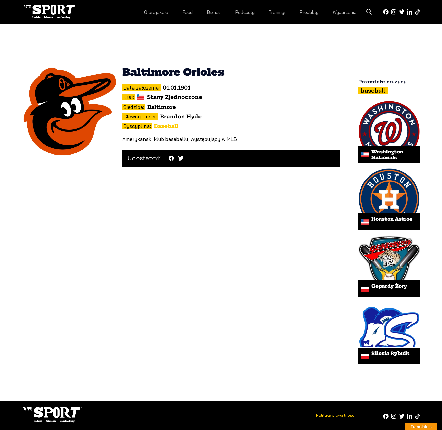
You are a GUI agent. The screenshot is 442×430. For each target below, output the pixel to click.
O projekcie (156, 12)
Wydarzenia (344, 12)
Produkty (309, 12)
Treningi (277, 12)
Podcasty (245, 12)
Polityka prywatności (335, 415)
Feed (187, 12)
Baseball (166, 126)
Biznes (214, 12)
